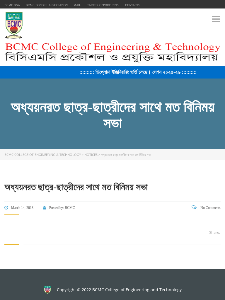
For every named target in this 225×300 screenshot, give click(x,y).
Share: (214, 232)
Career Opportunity (103, 5)
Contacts (132, 5)
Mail (77, 5)
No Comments (210, 208)
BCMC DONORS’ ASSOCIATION (47, 5)
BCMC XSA (12, 5)
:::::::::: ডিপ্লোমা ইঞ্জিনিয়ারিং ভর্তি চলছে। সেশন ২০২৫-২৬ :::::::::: (136, 71)
